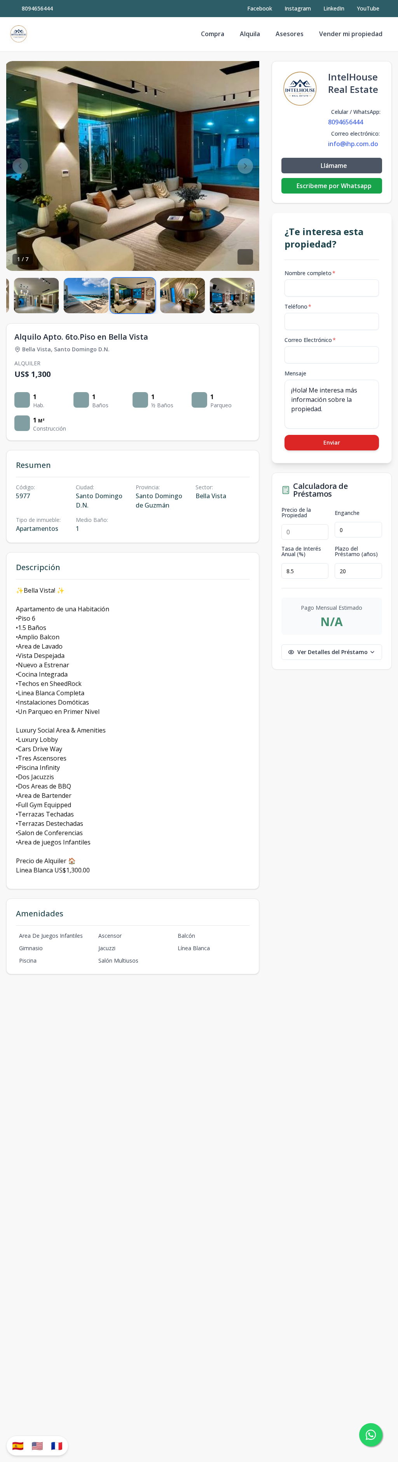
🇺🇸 (37, 1445)
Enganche (347, 513)
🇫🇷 (57, 1445)
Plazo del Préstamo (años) (356, 551)
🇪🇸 (18, 1445)
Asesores (290, 34)
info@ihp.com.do (353, 144)
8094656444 (37, 8)
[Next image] (245, 166)
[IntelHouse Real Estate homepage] (18, 34)
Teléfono (298, 306)
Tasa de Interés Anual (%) (301, 551)
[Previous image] (20, 166)
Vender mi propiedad (350, 34)
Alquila (250, 34)
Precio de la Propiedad (296, 512)
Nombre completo (310, 273)
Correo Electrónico (310, 340)
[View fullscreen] (245, 257)
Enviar (331, 442)
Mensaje (295, 373)
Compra (212, 34)
